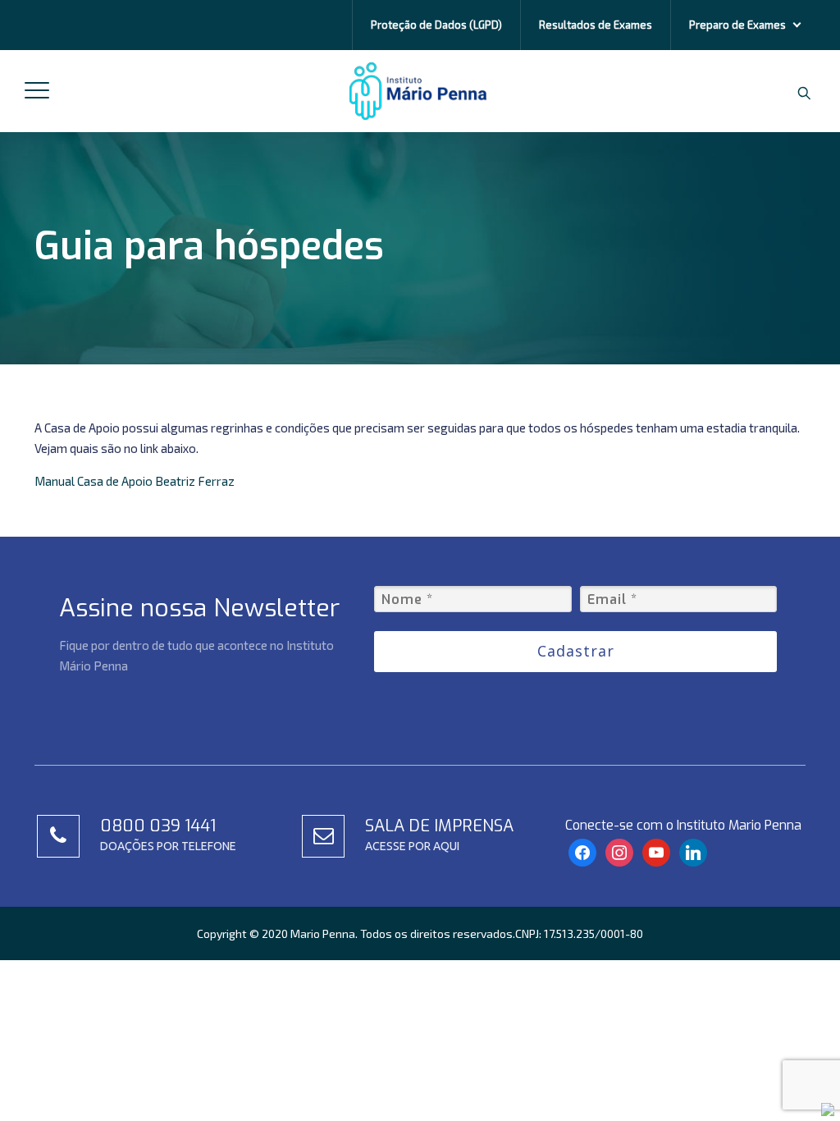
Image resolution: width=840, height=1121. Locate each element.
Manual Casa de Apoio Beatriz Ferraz (134, 481)
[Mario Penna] (417, 91)
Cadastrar (575, 651)
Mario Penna (322, 933)
